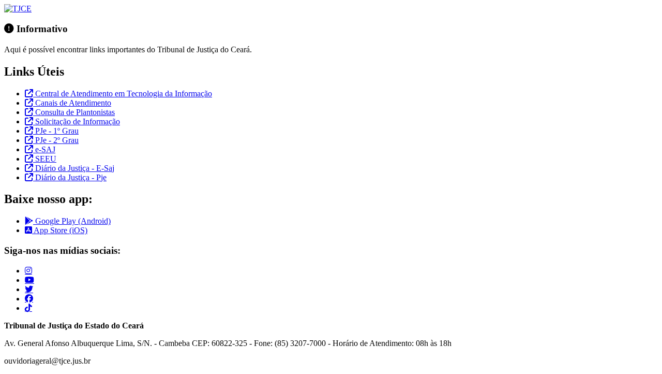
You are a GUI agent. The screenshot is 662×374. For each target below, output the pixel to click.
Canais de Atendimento (72, 102)
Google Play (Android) (72, 221)
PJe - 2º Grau (56, 140)
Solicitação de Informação (76, 121)
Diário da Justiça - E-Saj (73, 168)
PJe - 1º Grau (56, 130)
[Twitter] (29, 289)
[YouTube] (29, 280)
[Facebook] (29, 298)
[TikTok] (28, 308)
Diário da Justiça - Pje (70, 177)
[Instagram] (28, 270)
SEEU (44, 158)
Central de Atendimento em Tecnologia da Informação (122, 93)
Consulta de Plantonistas (74, 112)
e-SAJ (44, 149)
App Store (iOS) (59, 230)
